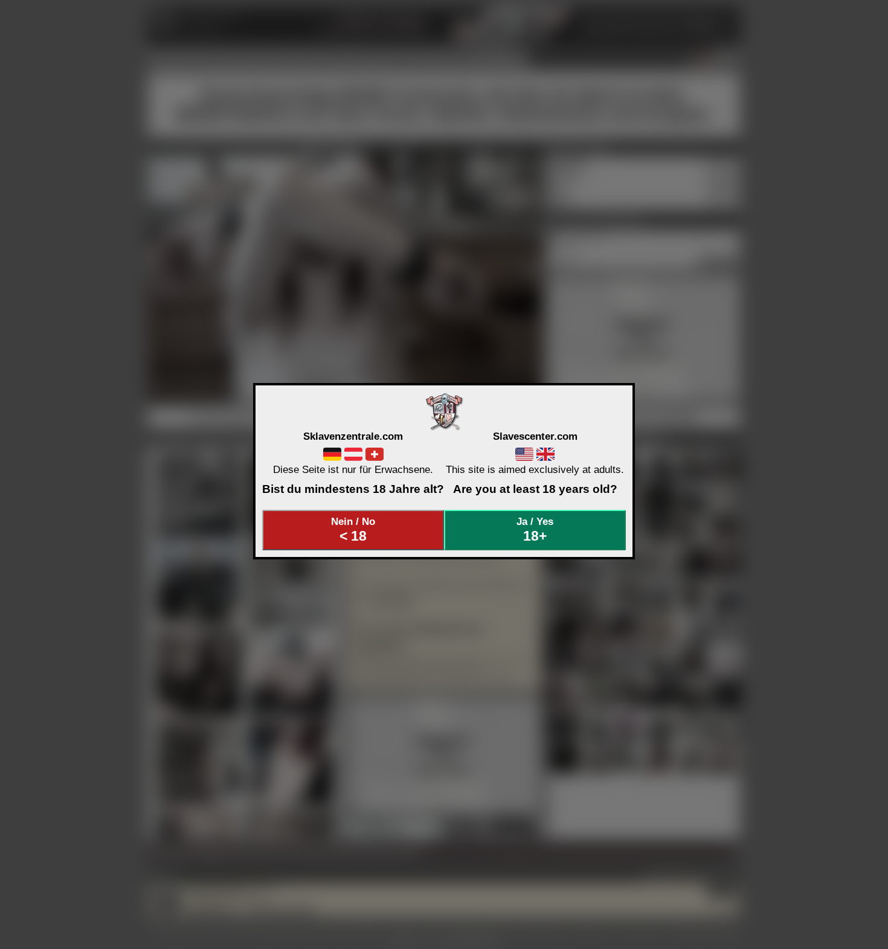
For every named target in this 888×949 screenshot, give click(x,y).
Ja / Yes (534, 530)
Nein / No (353, 530)
